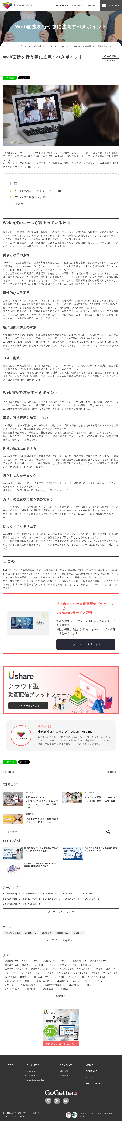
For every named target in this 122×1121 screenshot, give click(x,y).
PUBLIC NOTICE (95, 1083)
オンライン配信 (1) (14, 989)
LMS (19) (64, 961)
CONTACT (113, 5)
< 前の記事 (9, 772)
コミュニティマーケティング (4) (49, 977)
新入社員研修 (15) (98, 961)
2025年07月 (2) (13, 904)
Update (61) (31, 933)
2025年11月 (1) (53, 899)
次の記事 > (113, 772)
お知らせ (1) (11, 985)
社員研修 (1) (33, 989)
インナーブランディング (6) (18, 973)
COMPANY (78, 5)
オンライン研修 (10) (82, 965)
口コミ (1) (92, 985)
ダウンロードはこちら (86, 644)
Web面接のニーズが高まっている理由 (38, 191)
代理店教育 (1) (50, 989)
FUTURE (64, 1075)
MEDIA (91, 5)
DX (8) (98, 969)
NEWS (89, 1077)
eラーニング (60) (30, 961)
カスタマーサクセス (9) (16, 969)
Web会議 (109, 65)
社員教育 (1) (66, 989)
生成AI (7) (111, 969)
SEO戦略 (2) (63, 981)
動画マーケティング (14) (33, 965)
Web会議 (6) (63, 973)
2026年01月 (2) (33, 899)
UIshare (31, 1075)
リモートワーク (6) (44, 973)
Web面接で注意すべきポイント (34, 197)
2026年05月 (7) (53, 893)
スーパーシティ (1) (93, 981)
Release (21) (62, 933)
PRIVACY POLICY (16, 1113)
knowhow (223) (12, 933)
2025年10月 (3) (72, 899)
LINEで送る (10, 78)
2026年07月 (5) (13, 893)
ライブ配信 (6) (80, 973)
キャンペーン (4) (76, 977)
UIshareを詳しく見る (28, 705)
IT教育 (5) (25, 977)
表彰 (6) (95, 973)
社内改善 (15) (11, 965)
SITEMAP (20, 1116)
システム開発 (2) (44, 981)
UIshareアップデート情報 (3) (18, 981)
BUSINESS (62, 5)
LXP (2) (77, 981)
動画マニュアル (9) (40, 969)
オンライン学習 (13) (59, 965)
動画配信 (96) (11, 961)
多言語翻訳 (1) (76, 985)
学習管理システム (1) (31, 985)
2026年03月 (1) (92, 893)
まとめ (19, 203)
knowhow (110, 60)
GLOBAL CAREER (36, 1080)
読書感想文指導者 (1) (55, 985)
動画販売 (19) (49, 961)
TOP (10, 1065)
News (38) (46, 933)
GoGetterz (32, 1071)
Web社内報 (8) (84, 969)
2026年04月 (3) (72, 893)
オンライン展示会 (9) (63, 969)
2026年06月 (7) (33, 893)
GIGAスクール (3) (96, 977)
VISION (64, 1071)
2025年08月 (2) (92, 899)
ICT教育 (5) (10, 977)
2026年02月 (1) (13, 899)
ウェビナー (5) (110, 973)
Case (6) (78, 933)
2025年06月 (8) (33, 904)
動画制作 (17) (79, 961)
